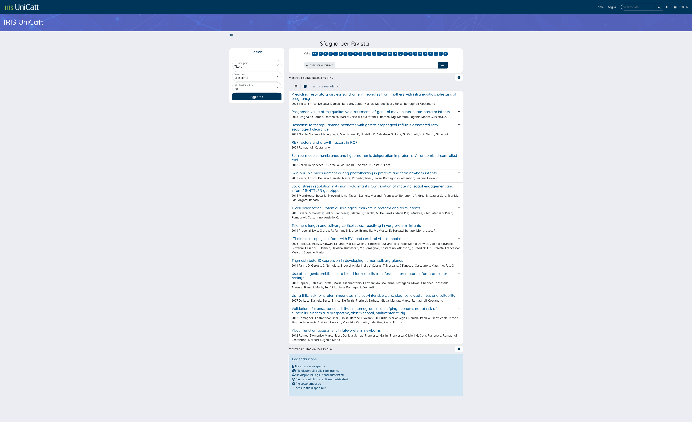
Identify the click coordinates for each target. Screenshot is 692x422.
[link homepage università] (21, 7)
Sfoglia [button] (611, 7)
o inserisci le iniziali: (319, 65)
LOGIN (683, 7)
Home (599, 7)
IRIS (231, 35)
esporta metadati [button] (324, 86)
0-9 (314, 53)
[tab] (296, 86)
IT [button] (667, 7)
